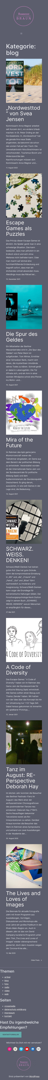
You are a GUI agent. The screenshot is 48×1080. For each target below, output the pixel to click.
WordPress (34, 1076)
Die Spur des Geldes (22, 337)
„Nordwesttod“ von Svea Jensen (23, 113)
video (7, 991)
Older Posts (36, 960)
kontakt (8, 1016)
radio (6, 987)
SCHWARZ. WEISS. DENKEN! (19, 554)
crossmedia (9, 1006)
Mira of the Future (19, 442)
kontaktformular (11, 1034)
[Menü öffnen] (21, 33)
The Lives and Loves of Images (23, 899)
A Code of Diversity (18, 670)
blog (6, 980)
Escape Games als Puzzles (19, 228)
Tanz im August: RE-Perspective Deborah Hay (22, 778)
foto (6, 984)
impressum (9, 1013)
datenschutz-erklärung (15, 1009)
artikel (7, 977)
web (6, 994)
